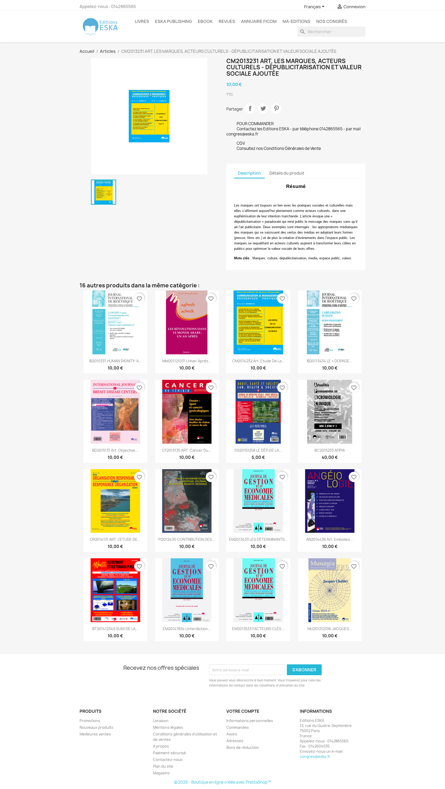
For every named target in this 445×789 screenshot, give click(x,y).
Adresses (234, 740)
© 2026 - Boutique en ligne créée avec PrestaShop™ (222, 782)
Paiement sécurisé (169, 752)
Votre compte (242, 711)
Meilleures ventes (95, 734)
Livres (142, 21)
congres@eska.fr (315, 756)
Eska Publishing (173, 21)
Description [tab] (249, 173)
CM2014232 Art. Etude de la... (258, 360)
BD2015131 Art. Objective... (115, 450)
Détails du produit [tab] (286, 173)
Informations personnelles (249, 720)
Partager (250, 108)
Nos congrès (331, 21)
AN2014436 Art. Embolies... (329, 539)
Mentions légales (168, 727)
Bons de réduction (242, 747)
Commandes (237, 727)
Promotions (90, 720)
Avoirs (231, 734)
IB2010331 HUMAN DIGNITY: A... (115, 360)
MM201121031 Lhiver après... (186, 360)
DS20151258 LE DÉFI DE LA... (258, 450)
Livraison (160, 720)
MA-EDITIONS (296, 21)
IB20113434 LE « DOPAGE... (330, 360)
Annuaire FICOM (259, 21)
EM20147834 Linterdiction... (187, 628)
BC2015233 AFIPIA (329, 450)
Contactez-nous (168, 759)
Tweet (263, 108)
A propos (161, 746)
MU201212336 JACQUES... (329, 628)
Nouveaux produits (96, 727)
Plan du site (163, 766)
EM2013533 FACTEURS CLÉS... (258, 628)
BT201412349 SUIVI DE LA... (115, 628)
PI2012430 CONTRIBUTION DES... (186, 539)
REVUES (227, 21)
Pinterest (276, 108)
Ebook (205, 21)
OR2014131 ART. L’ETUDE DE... (115, 539)
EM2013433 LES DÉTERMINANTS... (258, 539)
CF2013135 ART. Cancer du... (186, 450)
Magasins (161, 772)
